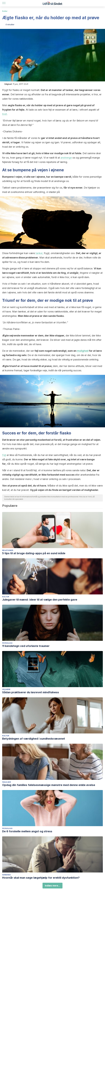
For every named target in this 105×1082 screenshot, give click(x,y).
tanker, (39, 253)
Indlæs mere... (52, 885)
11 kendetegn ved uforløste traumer (25, 646)
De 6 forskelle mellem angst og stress (27, 831)
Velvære (6, 689)
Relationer (7, 550)
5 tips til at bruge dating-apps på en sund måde (33, 553)
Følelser (6, 782)
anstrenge (66, 157)
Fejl (4, 455)
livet (4, 114)
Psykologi (7, 643)
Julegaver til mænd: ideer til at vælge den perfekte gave (39, 599)
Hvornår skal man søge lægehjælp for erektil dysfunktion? (41, 877)
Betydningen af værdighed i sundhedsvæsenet (33, 738)
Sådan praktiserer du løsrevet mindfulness (30, 692)
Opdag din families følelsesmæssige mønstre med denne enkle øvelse (48, 785)
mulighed (82, 350)
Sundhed (6, 875)
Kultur (5, 11)
